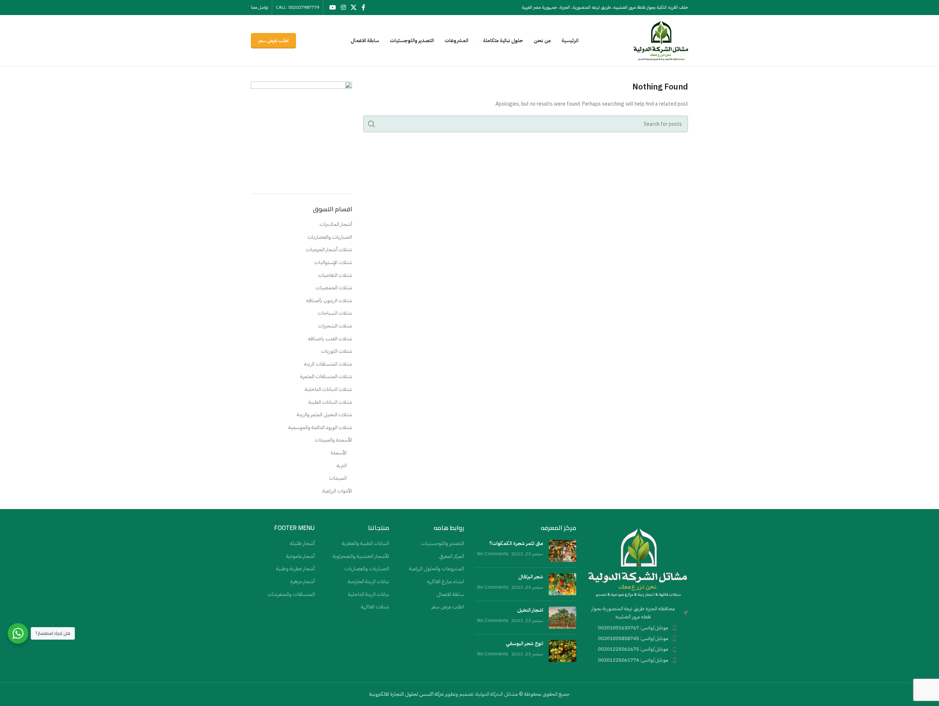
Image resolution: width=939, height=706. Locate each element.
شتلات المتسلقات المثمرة (326, 376)
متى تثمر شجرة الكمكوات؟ (516, 543)
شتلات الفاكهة (375, 607)
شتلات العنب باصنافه (330, 339)
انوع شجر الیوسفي (524, 643)
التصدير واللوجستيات (442, 543)
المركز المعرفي (451, 556)
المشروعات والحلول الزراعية (436, 569)
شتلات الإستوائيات (333, 262)
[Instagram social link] (343, 7)
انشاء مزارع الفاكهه (445, 581)
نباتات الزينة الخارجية (368, 581)
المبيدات (338, 478)
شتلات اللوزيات (336, 351)
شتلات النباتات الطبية (330, 402)
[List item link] (637, 628)
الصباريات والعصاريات (329, 237)
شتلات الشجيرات (335, 326)
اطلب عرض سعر (273, 40)
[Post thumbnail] (562, 551)
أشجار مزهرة (302, 581)
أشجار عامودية (300, 556)
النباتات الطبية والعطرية (365, 543)
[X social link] (353, 7)
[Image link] (637, 562)
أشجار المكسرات (335, 224)
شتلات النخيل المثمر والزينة (324, 414)
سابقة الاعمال (450, 594)
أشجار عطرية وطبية (295, 569)
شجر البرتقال (530, 577)
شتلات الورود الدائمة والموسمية (320, 427)
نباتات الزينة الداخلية (368, 594)
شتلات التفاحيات (335, 275)
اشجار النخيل (530, 610)
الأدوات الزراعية (337, 491)
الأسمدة (338, 453)
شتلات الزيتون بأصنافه (329, 300)
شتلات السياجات (335, 313)
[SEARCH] (371, 124)
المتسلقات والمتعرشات (291, 594)
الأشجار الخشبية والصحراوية (361, 556)
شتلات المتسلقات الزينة (328, 364)
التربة (342, 465)
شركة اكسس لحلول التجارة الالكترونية (406, 694)
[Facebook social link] (363, 7)
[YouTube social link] (332, 7)
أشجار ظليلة (302, 543)
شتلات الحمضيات (333, 288)
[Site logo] (660, 40)
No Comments (492, 553)
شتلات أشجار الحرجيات (329, 249)
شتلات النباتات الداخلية (328, 389)
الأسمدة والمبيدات (333, 440)
